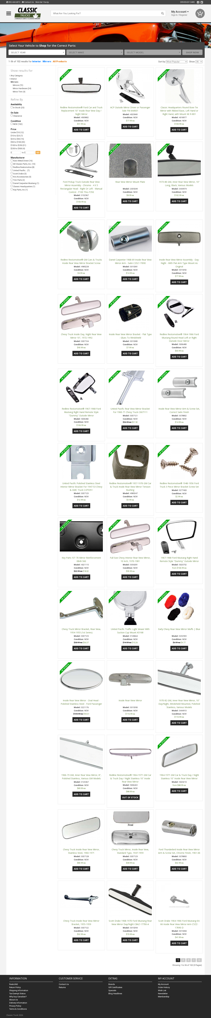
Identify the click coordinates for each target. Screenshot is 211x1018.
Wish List (162, 990)
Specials (112, 990)
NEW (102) (18, 124)
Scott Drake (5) (20, 173)
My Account (163, 984)
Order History (164, 987)
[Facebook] (198, 2)
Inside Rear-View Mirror (130, 700)
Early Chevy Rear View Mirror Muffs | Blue (179, 629)
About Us (13, 1000)
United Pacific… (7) (21, 170)
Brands (111, 984)
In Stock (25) (18, 107)
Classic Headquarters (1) (24, 186)
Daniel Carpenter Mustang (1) (26, 183)
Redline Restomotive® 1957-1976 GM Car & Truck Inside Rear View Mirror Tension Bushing (130, 487)
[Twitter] (202, 2)
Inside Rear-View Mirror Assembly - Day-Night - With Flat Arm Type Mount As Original (179, 263)
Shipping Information (18, 990)
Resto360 (13, 984)
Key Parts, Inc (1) (20, 190)
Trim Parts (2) (19, 180)
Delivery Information (18, 1003)
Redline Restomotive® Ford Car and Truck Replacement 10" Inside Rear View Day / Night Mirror (81, 111)
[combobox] (36, 52)
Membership (163, 996)
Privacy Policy (15, 1006)
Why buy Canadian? (18, 996)
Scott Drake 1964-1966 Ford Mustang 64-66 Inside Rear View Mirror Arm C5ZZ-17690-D (179, 924)
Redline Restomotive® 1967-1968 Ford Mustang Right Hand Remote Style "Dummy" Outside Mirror (81, 412)
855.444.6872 (14, 2)
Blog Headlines (115, 993)
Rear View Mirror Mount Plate (130, 181)
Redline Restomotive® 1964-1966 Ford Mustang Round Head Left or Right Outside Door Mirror (179, 338)
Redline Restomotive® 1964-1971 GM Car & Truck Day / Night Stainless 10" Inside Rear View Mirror (130, 778)
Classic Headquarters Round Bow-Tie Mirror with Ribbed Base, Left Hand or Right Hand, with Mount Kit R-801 (179, 111)
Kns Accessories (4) (22, 177)
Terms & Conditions (18, 1009)
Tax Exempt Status (17, 993)
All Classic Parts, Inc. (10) (24, 164)
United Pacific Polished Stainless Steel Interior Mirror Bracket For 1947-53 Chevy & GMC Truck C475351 (81, 487)
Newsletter (163, 993)
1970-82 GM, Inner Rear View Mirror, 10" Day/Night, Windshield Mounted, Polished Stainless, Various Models (179, 704)
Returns (62, 987)
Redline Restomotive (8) (23, 167)
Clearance (17, 116)
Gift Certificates (115, 987)
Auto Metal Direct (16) (23, 161)
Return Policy (15, 987)
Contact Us (29, 2)
